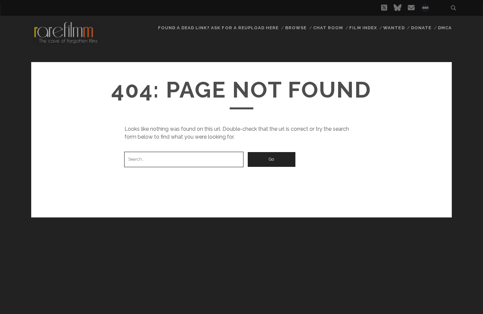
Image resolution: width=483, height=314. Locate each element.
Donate (421, 27)
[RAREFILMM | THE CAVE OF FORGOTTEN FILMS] (65, 42)
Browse (296, 27)
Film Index (363, 27)
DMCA (445, 27)
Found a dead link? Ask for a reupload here (218, 27)
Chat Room (328, 27)
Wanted (393, 27)
